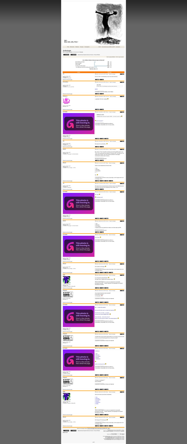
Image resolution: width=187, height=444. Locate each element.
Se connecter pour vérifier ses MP (108, 46)
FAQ (68, 46)
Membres (77, 46)
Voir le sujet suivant (120, 56)
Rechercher (72, 46)
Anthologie (67, 51)
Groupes (81, 46)
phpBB (94, 442)
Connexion (118, 46)
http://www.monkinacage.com (101, 158)
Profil (100, 46)
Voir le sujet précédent (111, 56)
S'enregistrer (87, 46)
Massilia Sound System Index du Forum (85, 54)
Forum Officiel (97, 54)
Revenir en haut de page (67, 79)
